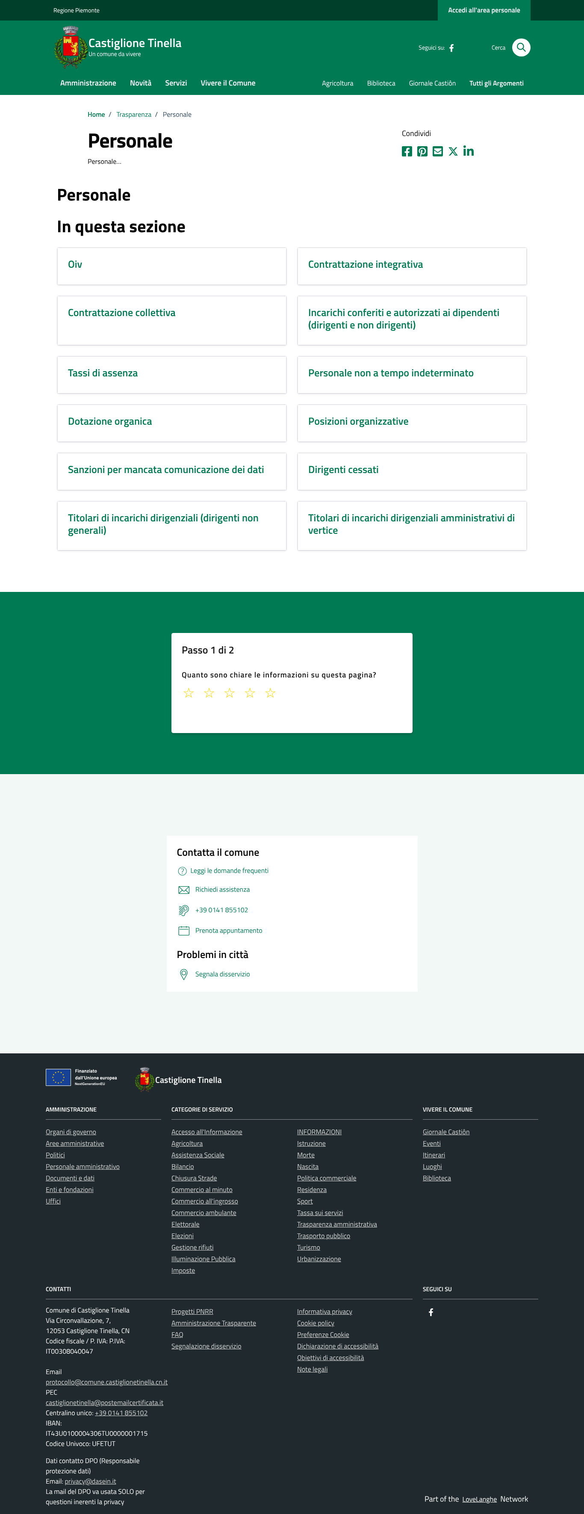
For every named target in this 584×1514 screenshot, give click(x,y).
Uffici (53, 1201)
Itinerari (434, 1155)
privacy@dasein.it (90, 1481)
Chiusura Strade (194, 1178)
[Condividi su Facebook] (407, 150)
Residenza (312, 1190)
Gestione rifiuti (192, 1247)
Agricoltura (337, 83)
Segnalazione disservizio (206, 1346)
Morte (306, 1155)
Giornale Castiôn (432, 83)
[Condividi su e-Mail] (438, 150)
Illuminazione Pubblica (203, 1259)
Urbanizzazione (319, 1259)
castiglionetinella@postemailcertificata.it (104, 1403)
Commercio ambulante (203, 1213)
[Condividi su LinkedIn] (468, 150)
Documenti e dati (70, 1178)
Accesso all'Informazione (206, 1132)
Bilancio (182, 1167)
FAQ (177, 1335)
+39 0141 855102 (121, 1413)
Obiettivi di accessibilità (330, 1358)
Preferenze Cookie (323, 1335)
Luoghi (432, 1167)
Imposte (183, 1271)
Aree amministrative (75, 1143)
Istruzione (311, 1143)
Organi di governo (71, 1132)
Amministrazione (88, 83)
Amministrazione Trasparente (213, 1323)
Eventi (432, 1143)
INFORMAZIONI (319, 1132)
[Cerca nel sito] (521, 47)
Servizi (176, 83)
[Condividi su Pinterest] (422, 150)
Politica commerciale (327, 1178)
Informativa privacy (324, 1312)
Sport (305, 1201)
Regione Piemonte (76, 10)
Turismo (308, 1247)
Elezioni (182, 1236)
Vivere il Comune (228, 83)
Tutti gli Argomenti (496, 83)
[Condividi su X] (453, 150)
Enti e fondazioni (70, 1190)
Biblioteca (381, 83)
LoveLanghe (480, 1499)
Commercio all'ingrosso (204, 1201)
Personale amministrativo (83, 1167)
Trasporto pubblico (323, 1236)
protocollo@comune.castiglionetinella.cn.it (107, 1382)
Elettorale (185, 1224)
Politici (55, 1155)
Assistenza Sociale (197, 1155)
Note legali (312, 1369)
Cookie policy (315, 1323)
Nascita (308, 1167)
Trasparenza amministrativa (337, 1224)
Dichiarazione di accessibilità (337, 1346)
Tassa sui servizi (320, 1213)
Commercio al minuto (202, 1190)
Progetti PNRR (192, 1312)
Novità (140, 83)
